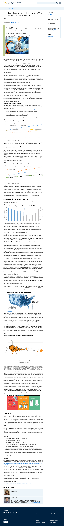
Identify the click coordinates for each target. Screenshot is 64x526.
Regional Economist (15, 8)
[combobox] (47, 3)
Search (57, 3)
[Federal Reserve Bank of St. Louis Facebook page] (16, 513)
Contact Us (38, 515)
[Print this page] (17, 22)
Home (5, 8)
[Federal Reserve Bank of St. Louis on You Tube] (7, 513)
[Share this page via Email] (15, 22)
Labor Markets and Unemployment (54, 14)
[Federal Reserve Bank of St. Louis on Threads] (18, 513)
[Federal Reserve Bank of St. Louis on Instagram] (13, 513)
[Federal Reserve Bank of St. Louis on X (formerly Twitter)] (11, 513)
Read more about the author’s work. (34, 502)
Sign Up (5, 521)
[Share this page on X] (12, 22)
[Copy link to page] (18, 22)
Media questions (50, 36)
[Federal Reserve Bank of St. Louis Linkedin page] (4, 513)
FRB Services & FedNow (53, 520)
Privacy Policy (51, 515)
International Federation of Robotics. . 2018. (17, 483)
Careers (37, 518)
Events (37, 520)
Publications (9, 8)
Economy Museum (52, 522)
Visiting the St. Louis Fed (40, 522)
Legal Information (52, 513)
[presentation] (28, 6)
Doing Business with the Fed (54, 518)
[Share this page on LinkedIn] (14, 22)
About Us (38, 513)
